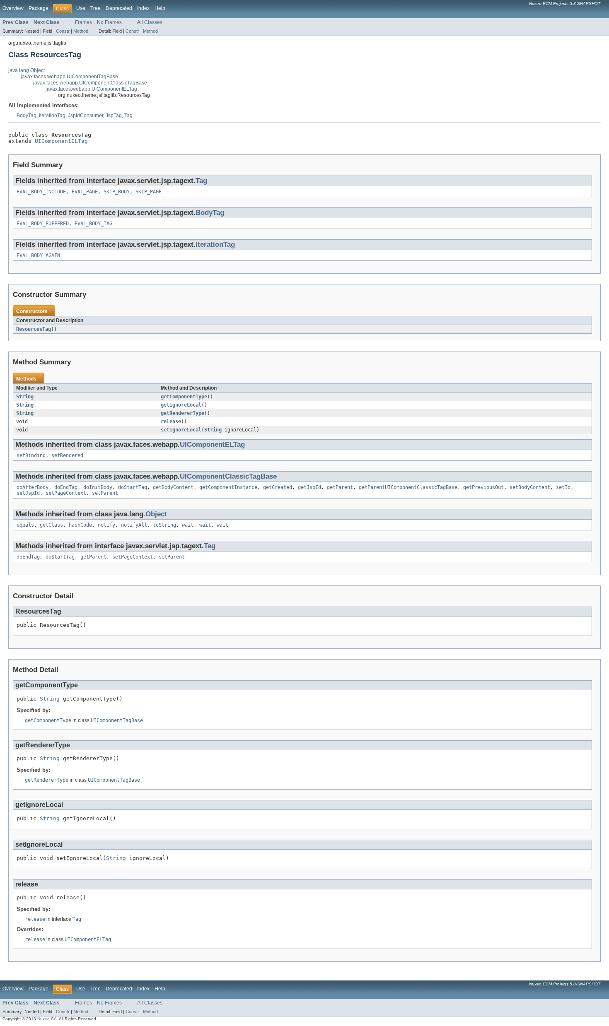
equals (25, 525)
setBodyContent (530, 487)
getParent (340, 487)
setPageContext (66, 493)
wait (187, 525)
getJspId (309, 487)
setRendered (67, 455)
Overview (13, 8)
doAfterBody (32, 487)
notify (106, 525)
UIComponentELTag (61, 141)
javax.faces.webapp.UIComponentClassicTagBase (90, 83)
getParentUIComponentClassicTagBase (408, 487)
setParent (105, 493)
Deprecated (119, 8)
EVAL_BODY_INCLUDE (41, 192)
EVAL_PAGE (85, 192)
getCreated (277, 487)
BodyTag (26, 115)
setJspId (28, 493)
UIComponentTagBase (117, 720)
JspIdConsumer (85, 115)
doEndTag (65, 487)
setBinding (31, 455)
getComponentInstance (228, 487)
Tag (128, 115)
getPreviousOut (483, 487)
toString (164, 525)
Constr (63, 31)
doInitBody (97, 487)
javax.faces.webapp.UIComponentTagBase (69, 76)
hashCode (80, 525)
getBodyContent (173, 487)
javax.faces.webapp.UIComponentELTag (91, 89)
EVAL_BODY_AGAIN (38, 255)
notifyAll (134, 525)
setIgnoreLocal (181, 430)
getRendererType (182, 413)
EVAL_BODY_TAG (93, 223)
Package (38, 8)
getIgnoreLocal (181, 405)
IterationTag (52, 115)
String (25, 397)
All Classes (149, 22)
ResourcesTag (33, 329)
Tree (95, 8)
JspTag (114, 115)
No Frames (109, 22)
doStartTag (132, 487)
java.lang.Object (26, 70)
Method (80, 31)
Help (160, 8)
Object (156, 514)
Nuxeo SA (47, 1018)
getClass (51, 525)
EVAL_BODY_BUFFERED (43, 223)
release (171, 421)
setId (563, 487)
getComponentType (184, 397)
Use (80, 8)
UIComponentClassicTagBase (228, 476)
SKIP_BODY (117, 192)
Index (143, 8)
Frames (83, 22)
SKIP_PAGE (148, 192)
